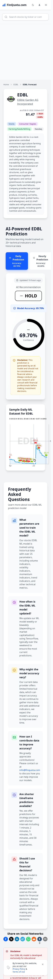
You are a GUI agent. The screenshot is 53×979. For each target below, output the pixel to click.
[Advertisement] (26, 51)
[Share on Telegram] (22, 939)
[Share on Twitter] (11, 939)
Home (6, 84)
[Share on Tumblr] (39, 939)
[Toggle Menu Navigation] (46, 5)
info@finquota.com (29, 770)
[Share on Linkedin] (17, 939)
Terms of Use (19, 971)
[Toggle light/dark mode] (33, 5)
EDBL (15, 84)
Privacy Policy (19, 969)
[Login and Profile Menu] (39, 5)
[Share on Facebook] (5, 939)
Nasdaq (38, 129)
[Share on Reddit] (34, 939)
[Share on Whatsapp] (28, 939)
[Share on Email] (45, 939)
